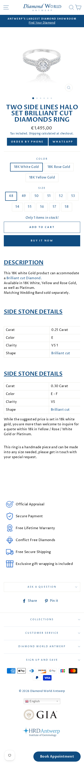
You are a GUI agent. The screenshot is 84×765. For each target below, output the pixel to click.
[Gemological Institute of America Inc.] (40, 715)
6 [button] (52, 99)
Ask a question (42, 587)
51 (49, 196)
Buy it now (42, 240)
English (34, 701)
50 (36, 196)
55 (30, 207)
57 (54, 207)
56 (42, 207)
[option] (42, 21)
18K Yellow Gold (42, 178)
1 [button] (33, 98)
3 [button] (41, 99)
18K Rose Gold (58, 167)
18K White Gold (26, 167)
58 (67, 207)
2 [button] (37, 99)
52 (61, 196)
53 (73, 196)
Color (42, 159)
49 (24, 196)
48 (11, 196)
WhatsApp (63, 141)
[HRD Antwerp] (40, 731)
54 (17, 207)
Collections (42, 619)
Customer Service (42, 633)
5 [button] (48, 99)
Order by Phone (27, 141)
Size (42, 188)
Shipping (35, 134)
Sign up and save (42, 660)
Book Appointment (57, 756)
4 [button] (44, 99)
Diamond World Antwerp (41, 646)
